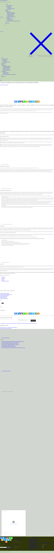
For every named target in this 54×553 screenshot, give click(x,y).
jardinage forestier (27, 323)
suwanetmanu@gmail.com (17, 539)
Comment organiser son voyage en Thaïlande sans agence (8, 345)
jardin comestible (23, 323)
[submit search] (38, 56)
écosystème (11, 323)
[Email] (36, 102)
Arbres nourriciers (7, 323)
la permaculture (34, 323)
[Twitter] (17, 102)
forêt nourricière (14, 323)
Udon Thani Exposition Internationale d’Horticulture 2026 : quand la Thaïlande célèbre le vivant (12, 341)
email (0, 80)
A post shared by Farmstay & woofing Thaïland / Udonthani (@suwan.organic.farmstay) (13, 534)
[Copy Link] (28, 102)
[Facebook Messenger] (30, 102)
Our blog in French (34, 537)
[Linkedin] (19, 102)
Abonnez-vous (33, 320)
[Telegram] (32, 102)
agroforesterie (3, 323)
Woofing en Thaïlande (1, 31)
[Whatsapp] (26, 102)
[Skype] (34, 102)
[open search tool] (40, 54)
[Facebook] (15, 102)
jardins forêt (31, 323)
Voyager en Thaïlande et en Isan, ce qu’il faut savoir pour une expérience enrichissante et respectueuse (13, 347)
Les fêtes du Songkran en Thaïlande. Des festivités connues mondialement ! (10, 344)
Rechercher (1, 545)
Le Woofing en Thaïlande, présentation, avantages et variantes (8, 346)
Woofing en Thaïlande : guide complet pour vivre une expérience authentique (10, 342)
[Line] (24, 102)
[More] (38, 102)
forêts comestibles (19, 323)
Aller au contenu (2, 0)
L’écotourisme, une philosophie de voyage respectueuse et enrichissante (9, 343)
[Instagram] (22, 102)
